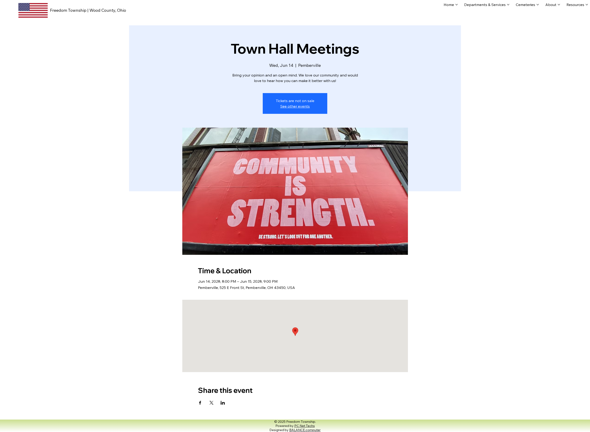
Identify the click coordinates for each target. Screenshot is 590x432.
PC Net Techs (304, 426)
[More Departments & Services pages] (508, 4)
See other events (295, 106)
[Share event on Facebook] (200, 403)
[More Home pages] (456, 4)
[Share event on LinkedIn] (223, 403)
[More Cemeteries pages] (538, 4)
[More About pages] (559, 4)
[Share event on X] (211, 403)
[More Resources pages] (587, 4)
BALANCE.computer (305, 430)
